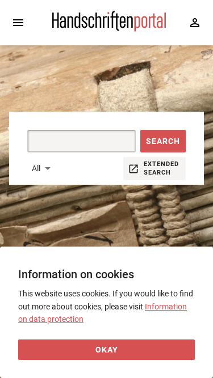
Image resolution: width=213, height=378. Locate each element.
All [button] (36, 168)
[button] (163, 141)
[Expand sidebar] (18, 22)
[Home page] (109, 28)
